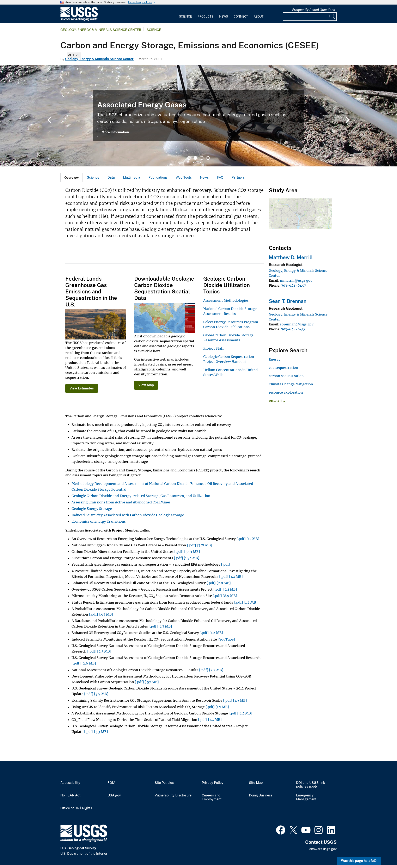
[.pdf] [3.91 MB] (187, 551)
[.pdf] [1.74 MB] (186, 558)
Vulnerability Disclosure (173, 795)
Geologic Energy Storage (92, 509)
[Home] (79, 20)
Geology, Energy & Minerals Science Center (100, 30)
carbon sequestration (286, 376)
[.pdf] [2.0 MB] (219, 583)
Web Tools (184, 177)
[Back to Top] (382, 850)
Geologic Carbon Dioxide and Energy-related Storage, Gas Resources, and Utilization (141, 496)
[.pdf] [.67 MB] (101, 614)
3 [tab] (201, 158)
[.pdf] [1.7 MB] (160, 626)
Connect (241, 16)
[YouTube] (226, 639)
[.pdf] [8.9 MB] (225, 596)
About (258, 16)
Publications (157, 177)
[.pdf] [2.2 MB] (211, 670)
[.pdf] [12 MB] (248, 539)
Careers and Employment (211, 797)
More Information (115, 132)
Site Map (256, 783)
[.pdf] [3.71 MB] (199, 545)
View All (276, 401)
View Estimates (81, 388)
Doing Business (260, 795)
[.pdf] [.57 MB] (147, 682)
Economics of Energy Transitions (99, 521)
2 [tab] (195, 158)
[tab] (71, 177)
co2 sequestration (283, 367)
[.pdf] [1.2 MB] (231, 576)
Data (111, 177)
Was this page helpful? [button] (359, 861)
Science (185, 16)
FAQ (220, 177)
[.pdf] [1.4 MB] (240, 713)
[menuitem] (185, 14)
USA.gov (114, 795)
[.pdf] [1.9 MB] (235, 700)
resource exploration (286, 392)
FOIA (111, 783)
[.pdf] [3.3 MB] (96, 732)
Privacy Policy (213, 783)
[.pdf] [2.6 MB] (84, 663)
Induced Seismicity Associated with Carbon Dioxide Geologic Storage (128, 515)
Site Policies (164, 783)
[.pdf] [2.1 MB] (225, 589)
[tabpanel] (198, 115)
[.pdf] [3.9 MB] (96, 694)
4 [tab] (208, 158)
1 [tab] (189, 158)
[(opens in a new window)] (280, 829)
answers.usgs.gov (323, 849)
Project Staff (213, 348)
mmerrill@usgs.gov (296, 280)
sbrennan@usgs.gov (296, 324)
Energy (274, 359)
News (223, 16)
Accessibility (70, 783)
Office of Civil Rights (76, 808)
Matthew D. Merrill (291, 257)
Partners (238, 177)
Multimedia (131, 177)
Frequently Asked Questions (313, 10)
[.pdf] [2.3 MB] (99, 651)
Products (205, 16)
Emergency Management (306, 797)
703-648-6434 (293, 329)
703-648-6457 (293, 285)
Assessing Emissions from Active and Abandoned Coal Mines (121, 502)
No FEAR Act (70, 795)
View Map (146, 385)
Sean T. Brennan (287, 301)
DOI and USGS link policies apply (310, 785)
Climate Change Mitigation (291, 384)
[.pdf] (225, 564)
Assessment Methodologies (226, 300)
